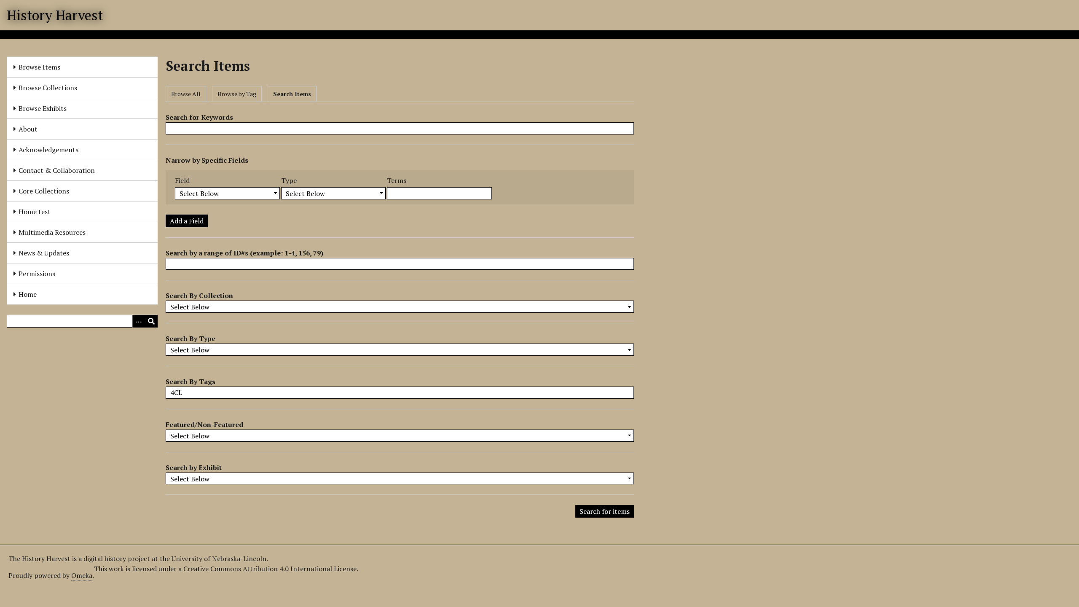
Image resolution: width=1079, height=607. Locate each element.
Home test (35, 211)
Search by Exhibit (194, 467)
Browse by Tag (236, 94)
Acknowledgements (48, 149)
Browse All (186, 94)
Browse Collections (48, 87)
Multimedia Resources (52, 232)
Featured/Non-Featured (204, 424)
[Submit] (151, 321)
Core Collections (44, 191)
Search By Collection (199, 295)
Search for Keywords (199, 117)
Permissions (37, 273)
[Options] (138, 321)
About (28, 129)
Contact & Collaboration (57, 170)
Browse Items (39, 67)
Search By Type (190, 338)
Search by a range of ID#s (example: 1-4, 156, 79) (244, 253)
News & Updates (44, 253)
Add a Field (187, 221)
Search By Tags (190, 381)
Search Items (292, 94)
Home (28, 294)
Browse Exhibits (43, 108)
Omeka (81, 575)
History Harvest (55, 15)
